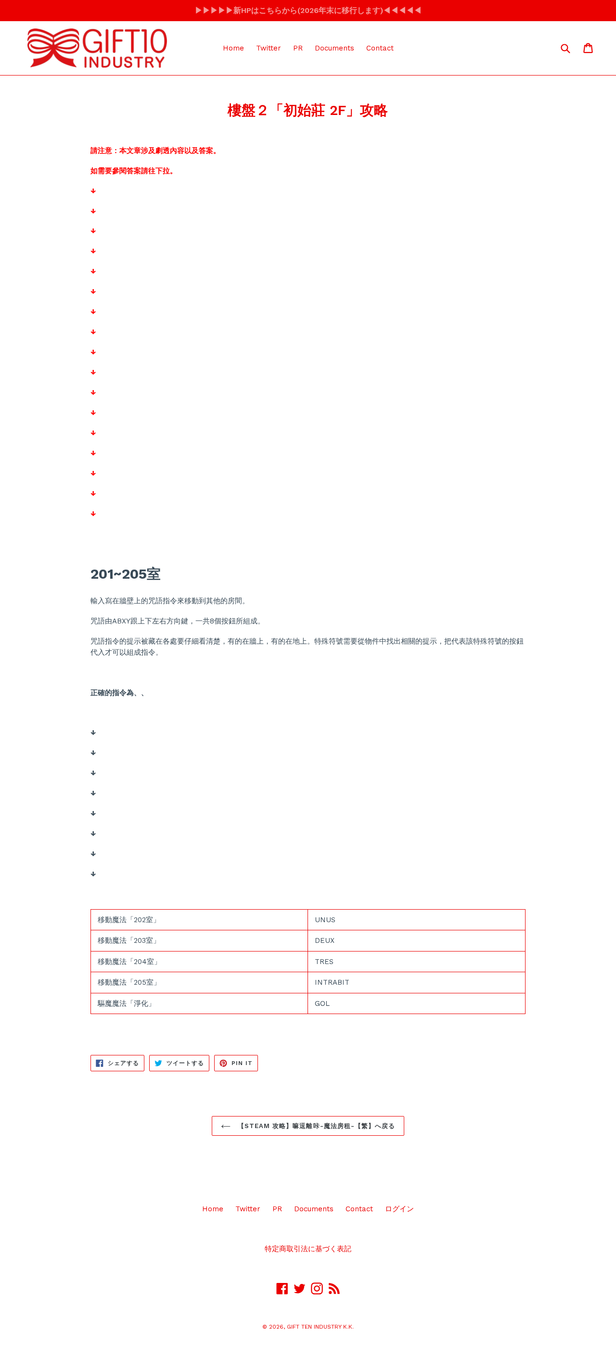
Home (233, 48)
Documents (334, 48)
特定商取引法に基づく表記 (308, 1248)
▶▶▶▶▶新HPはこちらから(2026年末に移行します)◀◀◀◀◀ (308, 10)
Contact (380, 48)
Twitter (268, 48)
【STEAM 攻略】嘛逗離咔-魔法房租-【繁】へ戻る (315, 1126)
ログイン (399, 1209)
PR (298, 48)
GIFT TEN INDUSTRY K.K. (320, 1326)
